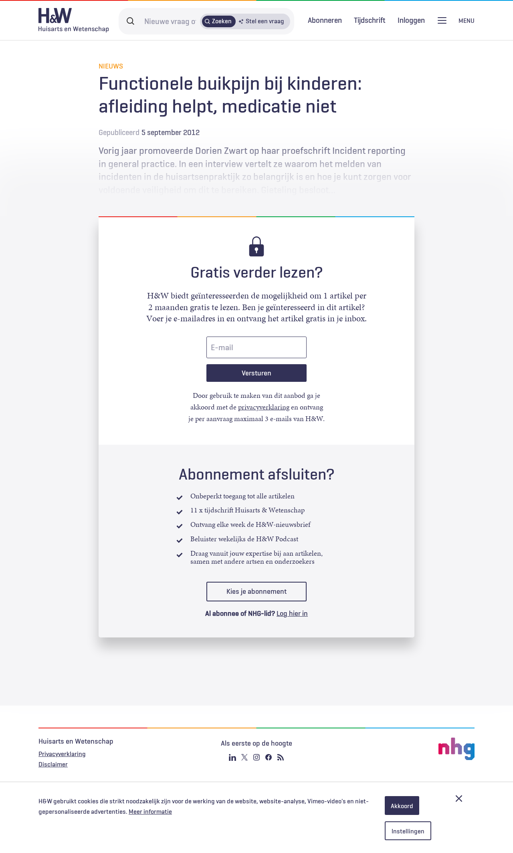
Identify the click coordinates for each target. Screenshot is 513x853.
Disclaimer (53, 764)
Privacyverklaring (62, 753)
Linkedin (232, 757)
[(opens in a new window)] (402, 749)
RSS (281, 757)
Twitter (244, 757)
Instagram (256, 757)
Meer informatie (150, 811)
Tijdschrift (370, 20)
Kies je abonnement (256, 591)
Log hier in (292, 613)
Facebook (269, 757)
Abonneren (325, 20)
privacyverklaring (263, 407)
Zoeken (222, 20)
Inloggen (411, 20)
